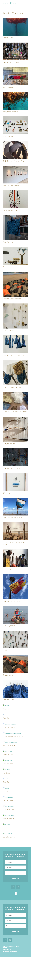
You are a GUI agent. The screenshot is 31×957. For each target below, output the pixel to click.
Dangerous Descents (10, 210)
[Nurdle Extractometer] (15, 256)
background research (10, 112)
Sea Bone (6, 828)
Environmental (8, 675)
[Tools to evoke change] (15, 724)
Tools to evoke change (11, 727)
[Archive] (15, 705)
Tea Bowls (6, 773)
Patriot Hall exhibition (10, 745)
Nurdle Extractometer (11, 267)
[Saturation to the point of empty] (15, 344)
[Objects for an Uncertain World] (15, 150)
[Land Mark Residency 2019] (15, 586)
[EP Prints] (15, 482)
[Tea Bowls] (15, 770)
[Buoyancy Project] (15, 615)
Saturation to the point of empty (14, 355)
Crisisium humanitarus (11, 62)
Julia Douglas (13, 951)
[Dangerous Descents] (15, 199)
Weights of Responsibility (12, 185)
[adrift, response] (15, 76)
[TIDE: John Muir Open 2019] (15, 372)
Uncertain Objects (9, 136)
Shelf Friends (7, 569)
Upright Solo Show (9, 444)
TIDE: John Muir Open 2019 (13, 387)
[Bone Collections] (15, 834)
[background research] (15, 101)
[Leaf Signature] (15, 797)
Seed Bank (6, 782)
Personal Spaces (8, 700)
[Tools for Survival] (15, 227)
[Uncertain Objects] (15, 125)
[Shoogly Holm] (15, 27)
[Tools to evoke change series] (15, 733)
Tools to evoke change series (13, 736)
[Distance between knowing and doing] (15, 531)
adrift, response (8, 87)
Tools (5, 650)
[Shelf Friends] (15, 558)
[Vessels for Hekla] (15, 815)
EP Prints (6, 493)
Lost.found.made (9, 331)
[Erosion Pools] (15, 760)
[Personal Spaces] (15, 689)
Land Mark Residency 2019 (12, 601)
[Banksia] (15, 788)
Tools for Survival (9, 242)
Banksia (6, 791)
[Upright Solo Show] (15, 429)
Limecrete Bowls (9, 809)
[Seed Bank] (15, 779)
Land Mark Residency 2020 (12, 517)
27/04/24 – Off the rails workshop (15, 412)
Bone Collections (9, 837)
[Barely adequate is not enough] (15, 284)
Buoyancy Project (9, 626)
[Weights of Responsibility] (15, 174)
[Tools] (15, 639)
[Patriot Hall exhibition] (15, 742)
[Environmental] (15, 664)
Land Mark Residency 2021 (12, 468)
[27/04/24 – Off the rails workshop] (15, 401)
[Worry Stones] (15, 751)
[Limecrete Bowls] (15, 806)
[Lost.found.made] (15, 316)
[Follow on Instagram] (18, 887)
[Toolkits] (15, 715)
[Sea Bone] (15, 824)
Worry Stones (8, 755)
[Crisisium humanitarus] (15, 51)
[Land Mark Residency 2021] (15, 457)
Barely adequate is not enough (13, 299)
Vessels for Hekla (9, 819)
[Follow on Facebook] (13, 887)
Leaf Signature (8, 800)
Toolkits (6, 718)
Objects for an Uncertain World (14, 161)
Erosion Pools (8, 764)
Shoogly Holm (8, 38)
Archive (6, 709)
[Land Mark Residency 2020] (15, 506)
